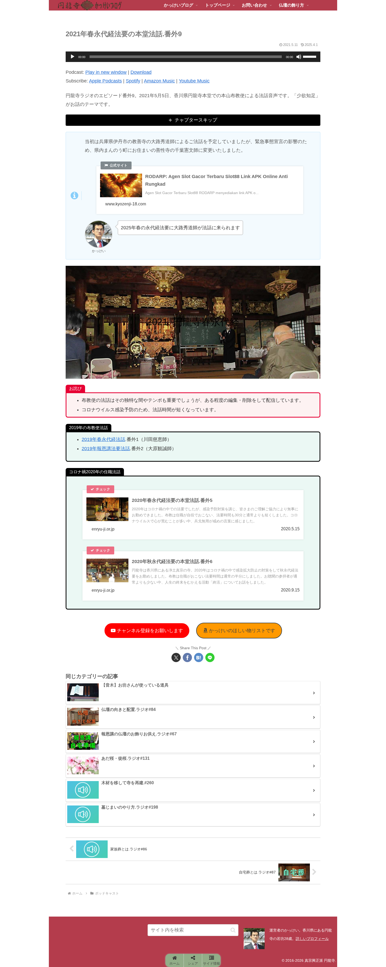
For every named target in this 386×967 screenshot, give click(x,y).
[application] (193, 56)
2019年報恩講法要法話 (106, 448)
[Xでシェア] (176, 657)
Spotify (133, 81)
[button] (233, 930)
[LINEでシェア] (210, 657)
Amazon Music (159, 81)
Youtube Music (194, 81)
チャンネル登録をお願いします (149, 630)
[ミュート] (298, 56)
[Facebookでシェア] (187, 657)
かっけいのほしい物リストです (241, 630)
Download (141, 72)
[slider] (310, 56)
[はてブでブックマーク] (198, 657)
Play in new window (106, 72)
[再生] (72, 56)
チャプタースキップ (196, 120)
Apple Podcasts (105, 81)
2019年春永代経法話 (103, 439)
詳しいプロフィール (312, 939)
